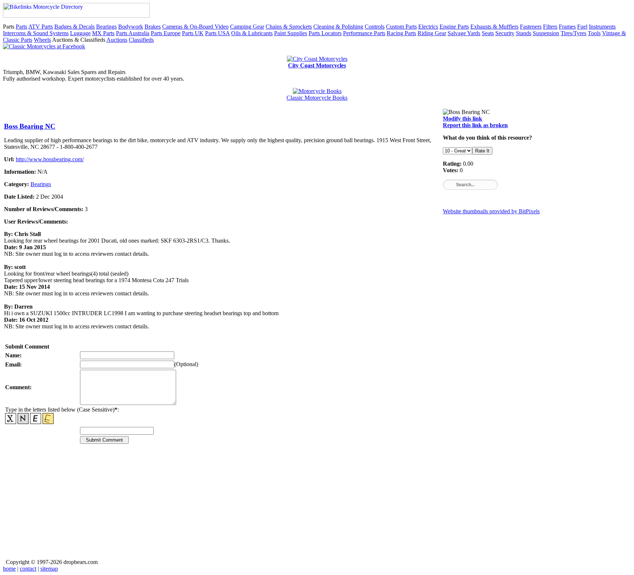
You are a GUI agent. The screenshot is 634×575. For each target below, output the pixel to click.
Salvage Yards (464, 33)
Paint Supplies (290, 33)
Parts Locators (325, 33)
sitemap (49, 568)
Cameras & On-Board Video (195, 26)
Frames (567, 26)
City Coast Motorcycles (317, 65)
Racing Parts (401, 33)
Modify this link (462, 118)
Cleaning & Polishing (338, 26)
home (9, 568)
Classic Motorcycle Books (317, 98)
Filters (550, 26)
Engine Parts (454, 26)
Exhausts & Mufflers (494, 26)
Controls (375, 26)
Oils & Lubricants (252, 33)
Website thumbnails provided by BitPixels (491, 211)
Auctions (116, 40)
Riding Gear (432, 33)
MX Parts (103, 33)
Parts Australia (132, 33)
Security (504, 33)
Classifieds (141, 40)
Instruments (602, 26)
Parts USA (217, 33)
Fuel (582, 26)
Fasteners (531, 26)
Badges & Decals (74, 26)
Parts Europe (166, 33)
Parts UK (193, 33)
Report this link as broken (475, 125)
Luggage (80, 33)
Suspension (546, 33)
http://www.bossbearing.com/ (50, 159)
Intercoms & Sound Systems (36, 33)
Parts (21, 26)
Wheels (42, 40)
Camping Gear (247, 26)
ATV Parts (40, 26)
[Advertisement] (224, 506)
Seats (488, 33)
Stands (523, 33)
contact (28, 568)
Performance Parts (364, 33)
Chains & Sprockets (289, 26)
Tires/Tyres (573, 33)
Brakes (153, 26)
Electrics (428, 26)
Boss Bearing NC (29, 126)
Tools (594, 33)
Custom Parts (401, 26)
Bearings (106, 26)
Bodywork (130, 26)
